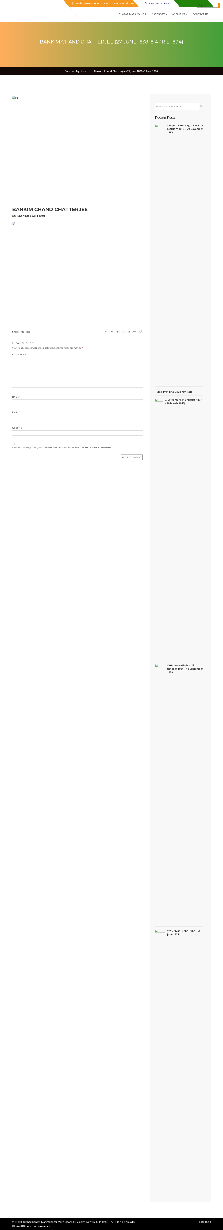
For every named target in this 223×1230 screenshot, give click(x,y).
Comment (19, 354)
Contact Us (200, 14)
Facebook (205, 1222)
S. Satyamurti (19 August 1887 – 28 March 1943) (183, 401)
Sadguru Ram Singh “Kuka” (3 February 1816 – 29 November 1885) (185, 129)
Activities (179, 14)
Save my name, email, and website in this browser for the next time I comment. (62, 447)
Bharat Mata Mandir (133, 14)
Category (158, 14)
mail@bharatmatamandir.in (33, 1226)
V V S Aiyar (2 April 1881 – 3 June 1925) (183, 932)
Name (16, 396)
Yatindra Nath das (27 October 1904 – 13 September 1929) (185, 669)
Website (17, 427)
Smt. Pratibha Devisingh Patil (175, 391)
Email (16, 412)
